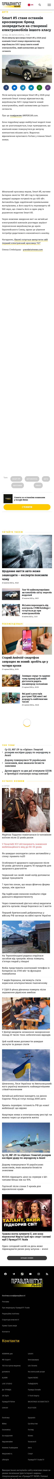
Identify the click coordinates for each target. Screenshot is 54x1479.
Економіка (6, 1430)
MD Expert (6, 1360)
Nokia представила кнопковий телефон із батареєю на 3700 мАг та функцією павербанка (25, 970)
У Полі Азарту (33, 1396)
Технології (32, 1442)
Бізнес (30, 1436)
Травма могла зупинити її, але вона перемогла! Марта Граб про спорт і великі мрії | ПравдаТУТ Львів (26, 1236)
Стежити (27, 507)
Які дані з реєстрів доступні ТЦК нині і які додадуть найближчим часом (34, 698)
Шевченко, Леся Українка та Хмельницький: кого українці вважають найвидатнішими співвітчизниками (27, 1086)
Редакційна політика (10, 1314)
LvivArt (30, 1354)
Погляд (31, 1430)
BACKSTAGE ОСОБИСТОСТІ (38, 1402)
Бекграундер (33, 1360)
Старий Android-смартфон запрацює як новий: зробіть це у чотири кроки (25, 661)
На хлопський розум (36, 1372)
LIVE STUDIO (7, 1384)
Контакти (10, 1340)
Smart (38, 485)
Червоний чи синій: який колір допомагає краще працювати (26, 876)
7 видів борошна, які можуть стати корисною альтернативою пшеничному (24, 981)
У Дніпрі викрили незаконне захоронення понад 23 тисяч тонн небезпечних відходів (26, 1033)
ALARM (4, 1378)
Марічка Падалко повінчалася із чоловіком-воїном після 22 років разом (27, 836)
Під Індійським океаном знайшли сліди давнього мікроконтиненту (24, 895)
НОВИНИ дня (7, 1354)
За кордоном (7, 1436)
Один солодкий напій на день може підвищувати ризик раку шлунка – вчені (25, 1247)
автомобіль (32, 479)
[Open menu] (49, 5)
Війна (4, 1424)
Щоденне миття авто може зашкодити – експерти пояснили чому (25, 575)
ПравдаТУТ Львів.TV (36, 1460)
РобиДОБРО (33, 1384)
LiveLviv (5, 1408)
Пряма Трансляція (9, 1326)
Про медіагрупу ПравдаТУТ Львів (16, 1308)
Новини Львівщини (10, 1448)
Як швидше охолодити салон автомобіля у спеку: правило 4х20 (26, 855)
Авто (5, 12)
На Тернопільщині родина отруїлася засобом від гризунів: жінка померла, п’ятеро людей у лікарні (23, 958)
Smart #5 (16, 479)
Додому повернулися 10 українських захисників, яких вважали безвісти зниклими (25, 763)
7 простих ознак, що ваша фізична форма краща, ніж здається (26, 886)
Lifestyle (5, 1460)
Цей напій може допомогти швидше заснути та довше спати (22, 1043)
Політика (5, 1418)
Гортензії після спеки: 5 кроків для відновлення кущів (21, 1188)
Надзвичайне (7, 1442)
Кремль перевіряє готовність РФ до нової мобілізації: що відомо (25, 1107)
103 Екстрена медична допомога (11, 1369)
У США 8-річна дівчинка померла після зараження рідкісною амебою (24, 991)
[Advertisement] (27, 165)
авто (46, 479)
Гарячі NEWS (33, 1378)
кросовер (17, 485)
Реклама (5, 1302)
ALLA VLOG (32, 1408)
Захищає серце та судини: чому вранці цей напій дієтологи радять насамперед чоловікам (36, 680)
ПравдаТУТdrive (8, 1402)
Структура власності (10, 1320)
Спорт (30, 1454)
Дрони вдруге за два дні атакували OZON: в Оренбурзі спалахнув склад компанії (28, 772)
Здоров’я (31, 1418)
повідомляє (16, 115)
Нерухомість (7, 1454)
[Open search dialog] (40, 5)
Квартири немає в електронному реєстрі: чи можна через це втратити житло (27, 1116)
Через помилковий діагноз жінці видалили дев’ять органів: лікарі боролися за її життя (26, 905)
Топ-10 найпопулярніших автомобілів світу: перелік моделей (37, 593)
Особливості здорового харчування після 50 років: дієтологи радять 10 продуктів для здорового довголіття (26, 865)
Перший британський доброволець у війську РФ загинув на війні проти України (26, 914)
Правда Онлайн (34, 1390)
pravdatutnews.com (33, 249)
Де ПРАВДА (6, 1390)
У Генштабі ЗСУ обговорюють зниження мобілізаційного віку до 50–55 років (24, 845)
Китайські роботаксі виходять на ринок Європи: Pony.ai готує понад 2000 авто (24, 1097)
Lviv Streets (32, 1366)
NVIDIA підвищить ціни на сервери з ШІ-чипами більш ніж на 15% (25, 1178)
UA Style (5, 1396)
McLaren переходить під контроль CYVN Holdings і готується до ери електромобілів (36, 609)
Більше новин (27, 1258)
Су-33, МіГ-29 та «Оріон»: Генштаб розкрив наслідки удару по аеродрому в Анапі (27, 752)
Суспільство (33, 1424)
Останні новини (13, 781)
